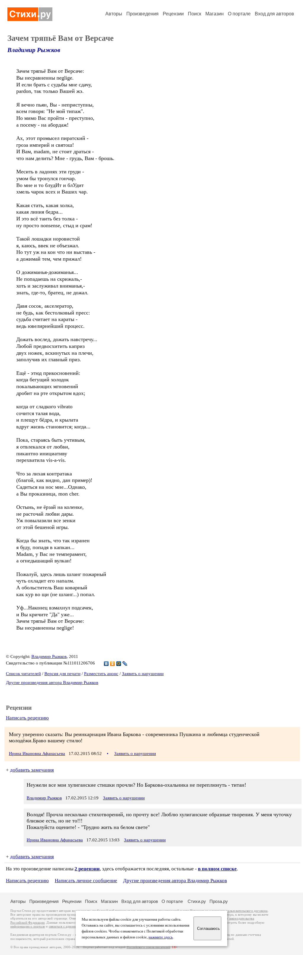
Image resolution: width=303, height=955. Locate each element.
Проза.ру (218, 901)
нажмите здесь (161, 937)
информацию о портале (27, 926)
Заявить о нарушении (143, 673)
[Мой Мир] (119, 663)
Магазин (214, 13)
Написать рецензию (27, 718)
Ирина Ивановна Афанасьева (37, 753)
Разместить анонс (101, 673)
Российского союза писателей (148, 947)
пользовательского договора (246, 910)
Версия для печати (62, 673)
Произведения (142, 13)
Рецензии (173, 13)
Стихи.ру (197, 901)
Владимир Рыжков (33, 50)
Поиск (194, 13)
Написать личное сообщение (86, 880)
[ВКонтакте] (106, 663)
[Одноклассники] (112, 663)
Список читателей (23, 673)
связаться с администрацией (69, 926)
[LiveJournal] (125, 663)
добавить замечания (32, 770)
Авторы (113, 13)
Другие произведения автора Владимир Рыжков (52, 682)
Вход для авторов (274, 13)
